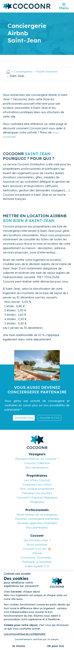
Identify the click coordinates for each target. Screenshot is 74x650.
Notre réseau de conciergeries (37, 514)
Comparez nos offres (37, 484)
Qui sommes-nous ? (37, 540)
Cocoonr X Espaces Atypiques (37, 497)
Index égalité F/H (37, 566)
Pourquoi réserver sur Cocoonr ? (37, 459)
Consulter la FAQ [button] (49, 417)
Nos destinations (37, 467)
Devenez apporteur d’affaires (37, 523)
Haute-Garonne (46, 71)
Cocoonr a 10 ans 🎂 (37, 549)
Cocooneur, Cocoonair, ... (37, 557)
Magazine (37, 502)
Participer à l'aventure (37, 562)
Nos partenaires (37, 527)
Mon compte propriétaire (37, 489)
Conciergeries (23, 71)
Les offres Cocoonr (37, 480)
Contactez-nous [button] (24, 417)
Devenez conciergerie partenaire (37, 519)
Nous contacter (37, 544)
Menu (63, 8)
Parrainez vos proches (37, 493)
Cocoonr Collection (37, 463)
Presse (37, 553)
